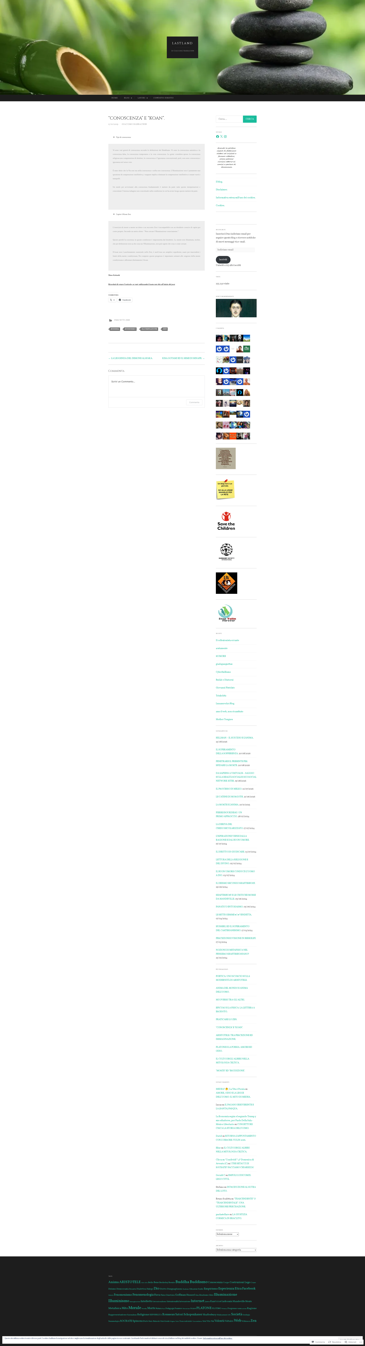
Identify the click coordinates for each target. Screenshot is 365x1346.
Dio (156, 1288)
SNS (229, 1315)
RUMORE (221, 656)
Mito (125, 1308)
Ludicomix (227, 1301)
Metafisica (114, 1308)
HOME (114, 98)
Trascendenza (197, 1321)
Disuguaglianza (174, 1289)
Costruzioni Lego (240, 1282)
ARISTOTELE (130, 1282)
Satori (179, 1314)
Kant (213, 1301)
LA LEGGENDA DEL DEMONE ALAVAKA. (130, 358)
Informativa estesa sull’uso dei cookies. (236, 197)
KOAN (218, 1301)
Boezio (172, 1282)
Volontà (219, 1321)
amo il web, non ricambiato (229, 711)
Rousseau (168, 1314)
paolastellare (222, 1214)
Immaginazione (135, 1302)
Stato (145, 1321)
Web (237, 1320)
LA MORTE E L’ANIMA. (227, 804)
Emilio (200, 1289)
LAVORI (141, 98)
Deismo (112, 1288)
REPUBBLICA (156, 1314)
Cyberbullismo (223, 672)
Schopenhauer (193, 1314)
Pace (163, 1309)
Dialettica (141, 1289)
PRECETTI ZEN (122, 320)
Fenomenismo (123, 1295)
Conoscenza (215, 1282)
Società (236, 1314)
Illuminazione (149, 329)
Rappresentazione (117, 1314)
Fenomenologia (143, 1295)
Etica (238, 1289)
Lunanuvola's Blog (225, 703)
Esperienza (226, 1288)
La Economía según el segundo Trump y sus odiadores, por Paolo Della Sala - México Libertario (236, 1120)
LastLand (182, 43)
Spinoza (138, 1321)
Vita (208, 1321)
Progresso (232, 1308)
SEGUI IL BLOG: (221, 230)
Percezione (186, 1309)
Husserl (190, 1295)
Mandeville (239, 1301)
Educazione (193, 1289)
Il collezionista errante (227, 640)
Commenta (194, 402)
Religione (143, 1315)
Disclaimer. (222, 189)
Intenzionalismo (159, 1301)
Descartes (132, 1289)
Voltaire (229, 1321)
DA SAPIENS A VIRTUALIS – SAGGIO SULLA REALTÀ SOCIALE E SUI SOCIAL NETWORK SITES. (236, 777)
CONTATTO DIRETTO (163, 98)
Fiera (157, 1295)
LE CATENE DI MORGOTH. (230, 796)
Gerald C (220, 1175)
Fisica (163, 1295)
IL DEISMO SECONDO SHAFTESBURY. (235, 883)
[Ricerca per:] (236, 119)
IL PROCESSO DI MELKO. (229, 789)
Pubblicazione (242, 1309)
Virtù (204, 1321)
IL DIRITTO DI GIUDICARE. (230, 851)
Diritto (163, 1289)
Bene (156, 1282)
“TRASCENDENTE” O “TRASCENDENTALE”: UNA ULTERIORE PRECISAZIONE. (236, 1202)
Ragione (252, 1308)
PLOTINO (216, 1308)
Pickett (193, 1308)
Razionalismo (132, 1315)
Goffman (180, 1295)
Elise (218, 1148)
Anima (113, 1282)
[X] (221, 136)
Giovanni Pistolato (225, 687)
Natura (159, 1308)
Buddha (115, 329)
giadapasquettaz (224, 664)
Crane (253, 1282)
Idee (211, 1295)
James (207, 1301)
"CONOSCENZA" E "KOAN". (229, 1027)
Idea (197, 1295)
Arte (142, 1283)
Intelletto (146, 1301)
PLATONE (204, 1308)
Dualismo (185, 1289)
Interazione (184, 1301)
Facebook (249, 1288)
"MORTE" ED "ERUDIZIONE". (230, 1070)
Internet (197, 1301)
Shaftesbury (209, 1314)
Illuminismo (118, 1301)
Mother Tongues (224, 719)
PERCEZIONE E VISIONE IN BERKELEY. (236, 938)
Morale (134, 1308)
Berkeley (163, 1282)
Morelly (144, 1309)
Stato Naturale (154, 1321)
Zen (165, 329)
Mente (248, 1301)
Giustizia (170, 1295)
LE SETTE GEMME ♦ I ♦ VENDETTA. (234, 914)
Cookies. (220, 205)
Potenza (224, 1309)
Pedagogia (170, 1308)
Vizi (212, 1321)
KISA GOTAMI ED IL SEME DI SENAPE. (183, 358)
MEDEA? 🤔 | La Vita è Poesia (230, 1089)
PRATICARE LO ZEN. (226, 1019)
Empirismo (211, 1289)
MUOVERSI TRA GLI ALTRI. (230, 999)
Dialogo (150, 1289)
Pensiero (178, 1308)
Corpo (226, 1282)
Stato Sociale (165, 1321)
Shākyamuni (222, 1315)
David (219, 1136)
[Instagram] (225, 136)
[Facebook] (217, 136)
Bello (150, 1282)
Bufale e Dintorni (225, 680)
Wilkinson (246, 1321)
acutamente (222, 648)
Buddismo (130, 329)
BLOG (127, 98)
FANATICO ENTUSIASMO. (229, 906)
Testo (177, 1321)
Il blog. (219, 181)
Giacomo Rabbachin (134, 124)
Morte (151, 1308)
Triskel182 (221, 695)
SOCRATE (126, 1321)
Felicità (110, 1295)
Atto (146, 1283)
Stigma (172, 1321)
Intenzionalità (173, 1301)
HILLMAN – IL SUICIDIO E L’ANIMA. (235, 737)
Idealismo (204, 1295)
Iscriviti (223, 259)
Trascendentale (186, 1321)
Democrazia (122, 1288)
